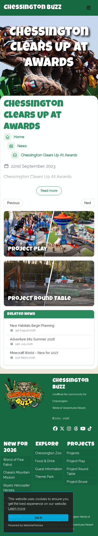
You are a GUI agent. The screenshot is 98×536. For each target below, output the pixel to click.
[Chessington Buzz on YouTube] (83, 428)
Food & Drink (45, 461)
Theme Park (44, 477)
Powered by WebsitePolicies (25, 525)
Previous (13, 203)
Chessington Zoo (48, 453)
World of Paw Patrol (13, 462)
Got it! (38, 517)
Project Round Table (77, 471)
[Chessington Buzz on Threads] (76, 428)
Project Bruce (77, 482)
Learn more (16, 508)
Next (87, 203)
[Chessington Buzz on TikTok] (90, 428)
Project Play (76, 461)
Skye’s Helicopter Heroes (16, 487)
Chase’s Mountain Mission (16, 474)
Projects (73, 453)
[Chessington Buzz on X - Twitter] (62, 428)
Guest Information (48, 469)
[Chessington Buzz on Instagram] (69, 428)
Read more (49, 190)
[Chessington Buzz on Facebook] (55, 428)
